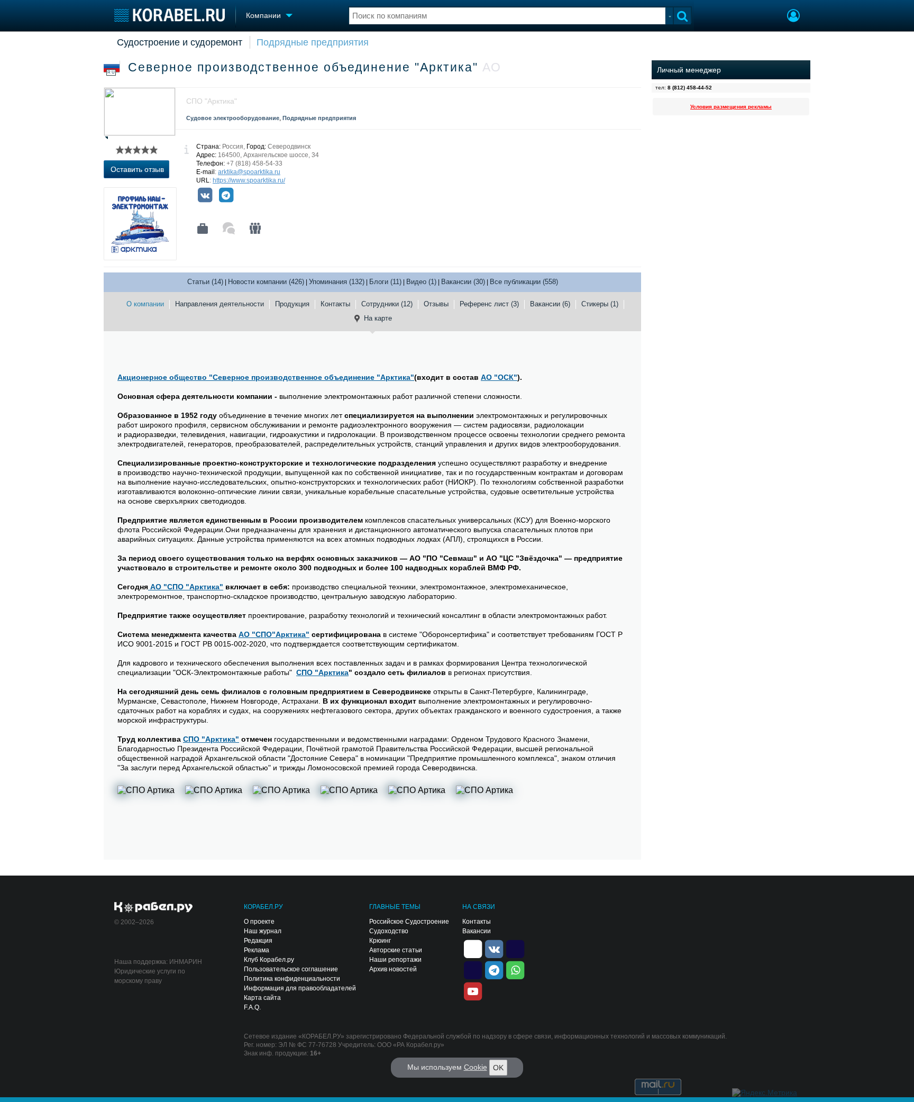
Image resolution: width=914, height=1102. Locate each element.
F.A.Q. (252, 1007)
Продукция (292, 304)
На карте (378, 318)
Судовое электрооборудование (232, 118)
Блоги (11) (385, 282)
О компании (145, 304)
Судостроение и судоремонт (179, 42)
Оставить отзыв (137, 169)
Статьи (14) (205, 282)
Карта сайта (262, 997)
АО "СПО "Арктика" (185, 586)
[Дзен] (472, 948)
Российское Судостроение (409, 921)
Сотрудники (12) (387, 304)
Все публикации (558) (524, 282)
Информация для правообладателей (300, 988)
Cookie (475, 1067)
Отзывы (436, 304)
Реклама (256, 950)
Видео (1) (421, 282)
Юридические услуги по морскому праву (149, 976)
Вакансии (476, 931)
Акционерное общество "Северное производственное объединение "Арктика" (265, 377)
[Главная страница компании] (202, 228)
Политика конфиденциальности (292, 978)
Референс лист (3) (489, 304)
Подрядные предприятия (313, 42)
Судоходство (388, 931)
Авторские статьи (395, 950)
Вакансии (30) (463, 282)
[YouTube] (472, 990)
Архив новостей (393, 969)
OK (498, 1067)
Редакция (258, 940)
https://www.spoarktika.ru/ (249, 180)
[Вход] (793, 17)
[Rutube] (515, 948)
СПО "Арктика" (211, 739)
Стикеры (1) (599, 304)
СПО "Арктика (322, 672)
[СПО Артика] (149, 812)
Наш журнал (262, 931)
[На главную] (169, 15)
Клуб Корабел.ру (269, 959)
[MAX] (472, 969)
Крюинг (380, 940)
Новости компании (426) (266, 282)
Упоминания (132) (336, 282)
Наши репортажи (395, 959)
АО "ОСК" (499, 377)
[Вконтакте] (204, 195)
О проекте (259, 921)
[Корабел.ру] (153, 908)
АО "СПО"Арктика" (274, 634)
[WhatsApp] (515, 969)
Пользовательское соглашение (291, 969)
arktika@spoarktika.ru (249, 172)
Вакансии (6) (550, 304)
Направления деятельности (219, 304)
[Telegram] (225, 195)
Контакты (335, 304)
